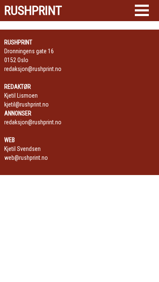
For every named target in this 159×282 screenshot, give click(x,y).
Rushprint (33, 10)
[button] (142, 10)
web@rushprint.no (26, 157)
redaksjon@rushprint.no (32, 69)
